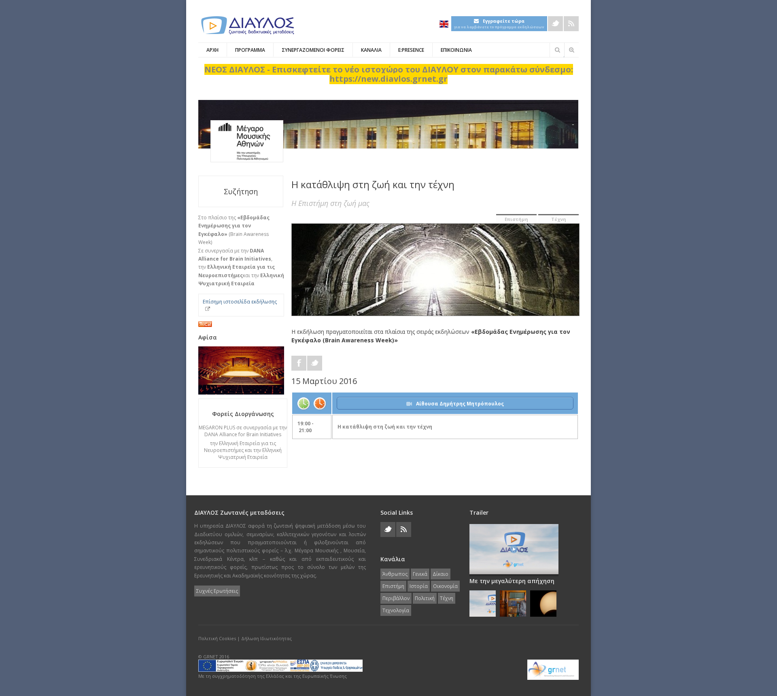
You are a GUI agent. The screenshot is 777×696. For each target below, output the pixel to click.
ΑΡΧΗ (212, 50)
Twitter (555, 23)
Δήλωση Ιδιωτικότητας (266, 638)
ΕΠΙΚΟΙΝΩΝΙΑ (456, 50)
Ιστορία (419, 586)
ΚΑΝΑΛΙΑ (371, 50)
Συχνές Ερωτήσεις (217, 591)
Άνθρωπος (395, 574)
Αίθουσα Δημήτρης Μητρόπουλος (460, 403)
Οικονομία (445, 586)
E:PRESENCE (411, 50)
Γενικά (420, 574)
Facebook (299, 363)
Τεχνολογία (395, 610)
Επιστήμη (516, 219)
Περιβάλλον (396, 598)
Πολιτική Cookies (217, 638)
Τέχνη (558, 219)
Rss (571, 23)
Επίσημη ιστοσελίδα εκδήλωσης (240, 301)
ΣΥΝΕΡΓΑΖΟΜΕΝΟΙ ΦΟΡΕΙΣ (313, 50)
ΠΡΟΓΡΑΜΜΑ (250, 50)
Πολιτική (425, 598)
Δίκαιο (440, 574)
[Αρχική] (246, 25)
